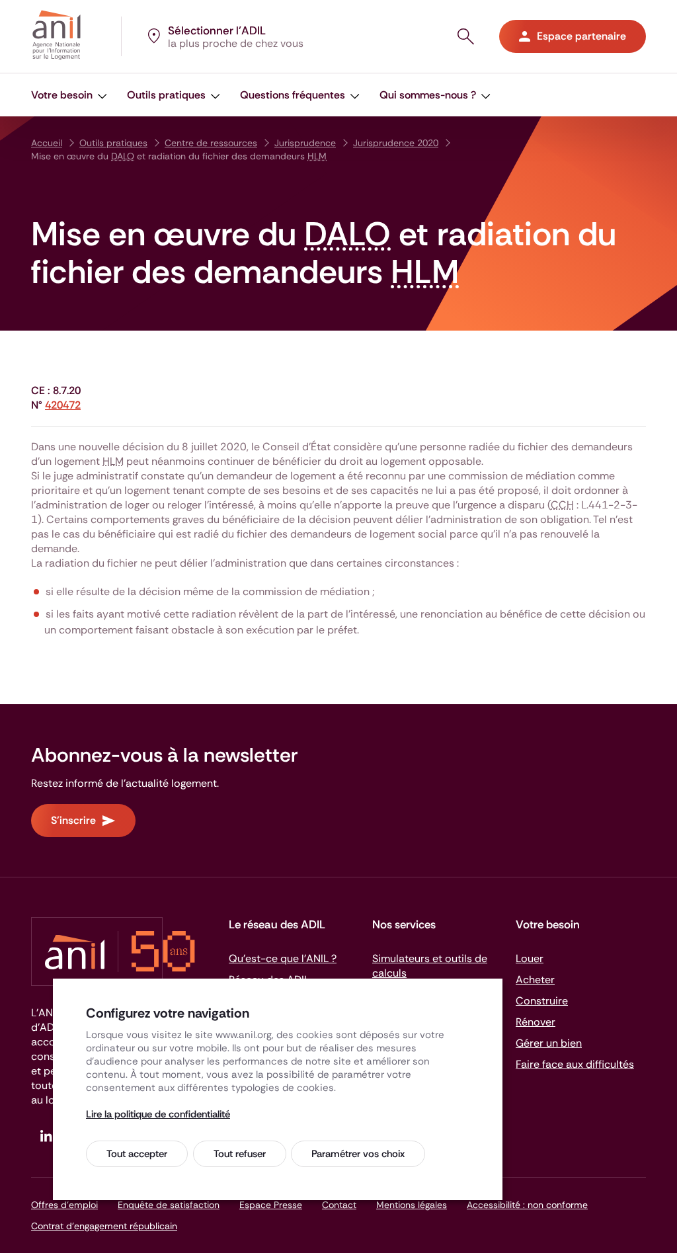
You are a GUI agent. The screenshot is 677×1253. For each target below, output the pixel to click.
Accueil (46, 143)
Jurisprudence (305, 143)
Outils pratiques (113, 143)
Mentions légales (411, 1205)
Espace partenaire (581, 36)
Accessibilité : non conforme (527, 1205)
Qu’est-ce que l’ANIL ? (283, 958)
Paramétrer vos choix (358, 1153)
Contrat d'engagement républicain (104, 1226)
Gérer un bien (549, 1043)
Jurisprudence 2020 (395, 143)
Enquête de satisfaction (168, 1205)
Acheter (535, 980)
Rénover (535, 1022)
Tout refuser (240, 1153)
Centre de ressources (211, 143)
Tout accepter (136, 1153)
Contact (339, 1205)
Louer (529, 958)
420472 (63, 405)
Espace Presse (270, 1205)
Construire (542, 1001)
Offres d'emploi (64, 1205)
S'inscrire (73, 820)
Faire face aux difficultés (575, 1064)
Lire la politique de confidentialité (158, 1114)
